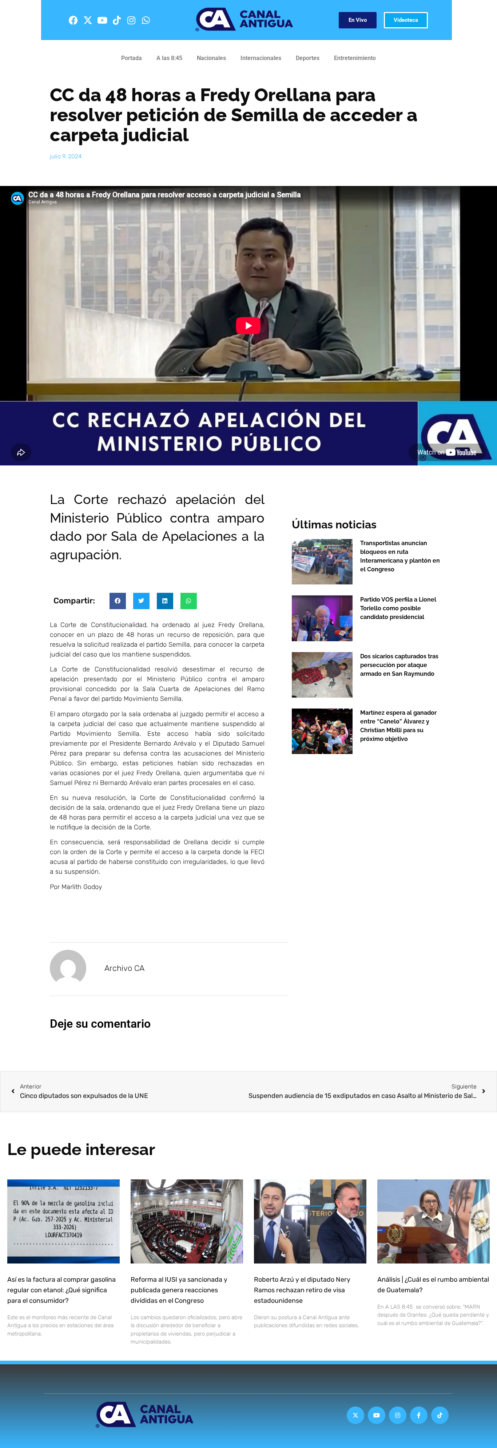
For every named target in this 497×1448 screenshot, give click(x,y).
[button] (118, 601)
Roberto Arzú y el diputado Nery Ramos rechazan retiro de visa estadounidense (302, 1290)
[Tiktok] (117, 20)
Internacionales (260, 58)
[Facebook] (73, 20)
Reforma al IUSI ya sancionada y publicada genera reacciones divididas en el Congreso (179, 1290)
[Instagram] (131, 20)
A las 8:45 (169, 58)
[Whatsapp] (146, 20)
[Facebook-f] (419, 1415)
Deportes (307, 58)
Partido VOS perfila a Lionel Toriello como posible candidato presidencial (398, 608)
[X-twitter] (87, 20)
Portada (131, 58)
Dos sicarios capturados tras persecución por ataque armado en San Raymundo (399, 665)
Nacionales (211, 58)
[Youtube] (102, 20)
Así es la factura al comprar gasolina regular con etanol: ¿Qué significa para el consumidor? (61, 1290)
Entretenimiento (355, 58)
